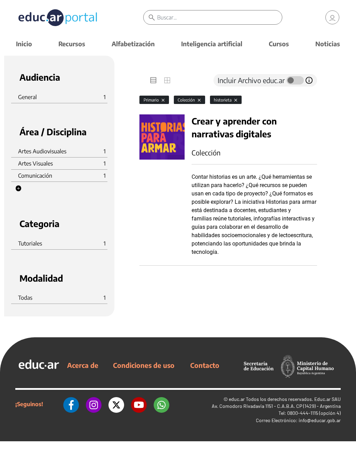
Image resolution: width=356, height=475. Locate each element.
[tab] (153, 80)
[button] (18, 188)
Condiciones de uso (144, 365)
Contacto (204, 365)
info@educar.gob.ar (320, 420)
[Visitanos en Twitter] (116, 404)
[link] (332, 17)
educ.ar (237, 399)
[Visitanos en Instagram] (94, 404)
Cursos (279, 44)
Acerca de (82, 365)
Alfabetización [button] (133, 44)
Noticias (327, 44)
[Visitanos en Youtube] (139, 404)
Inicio (24, 44)
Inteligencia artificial (211, 44)
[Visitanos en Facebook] (71, 404)
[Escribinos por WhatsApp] (161, 404)
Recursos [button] (71, 44)
